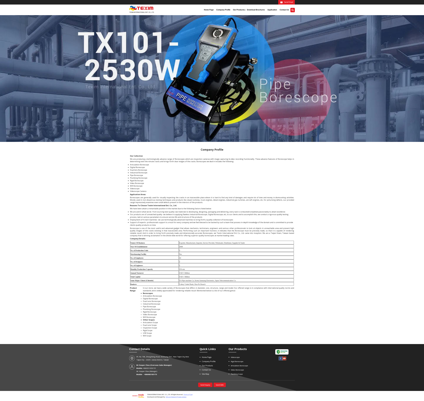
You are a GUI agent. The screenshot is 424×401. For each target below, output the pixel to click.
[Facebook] (280, 360)
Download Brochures (256, 10)
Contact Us (284, 10)
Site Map (205, 374)
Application (272, 10)
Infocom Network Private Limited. (176, 397)
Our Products (238, 10)
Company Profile (223, 10)
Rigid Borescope (237, 361)
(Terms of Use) (188, 394)
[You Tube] (284, 360)
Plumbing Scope (237, 374)
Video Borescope (237, 370)
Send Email (288, 2)
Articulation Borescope (239, 366)
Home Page (209, 10)
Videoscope (235, 357)
